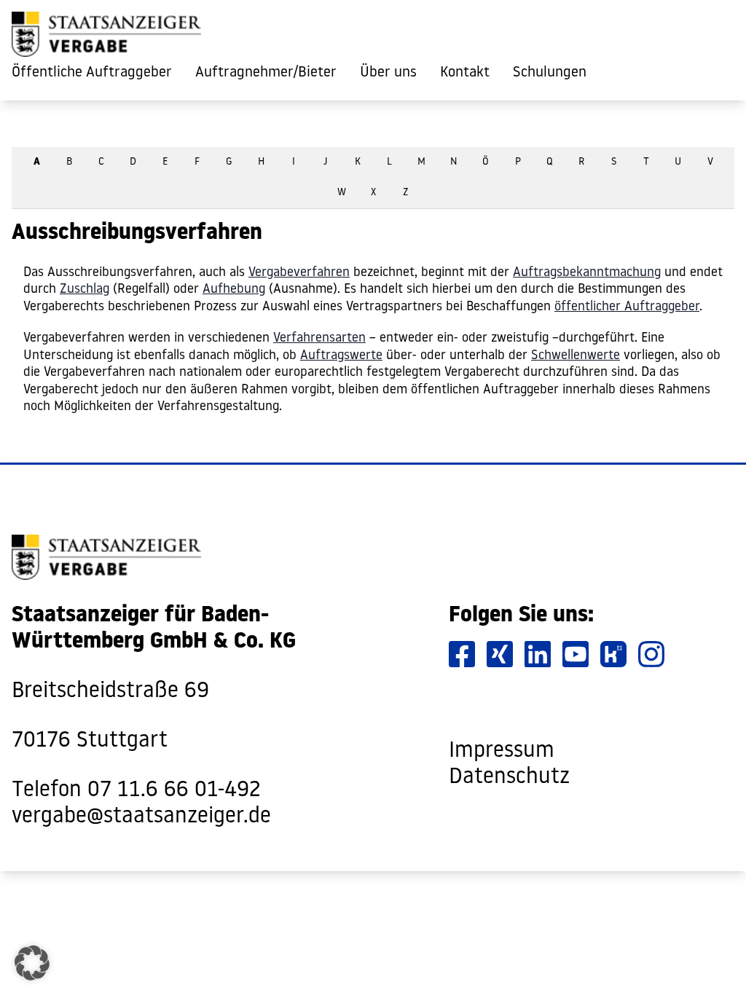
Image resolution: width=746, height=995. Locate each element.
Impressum (501, 751)
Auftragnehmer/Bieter (266, 73)
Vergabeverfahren (299, 273)
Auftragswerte (341, 356)
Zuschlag (84, 289)
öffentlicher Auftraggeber (626, 307)
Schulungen (549, 73)
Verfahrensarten (319, 338)
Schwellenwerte (575, 356)
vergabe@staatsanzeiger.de (141, 817)
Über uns (388, 73)
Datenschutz (509, 777)
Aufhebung (234, 289)
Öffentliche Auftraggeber (92, 73)
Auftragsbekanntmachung (587, 273)
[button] (32, 963)
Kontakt (465, 73)
